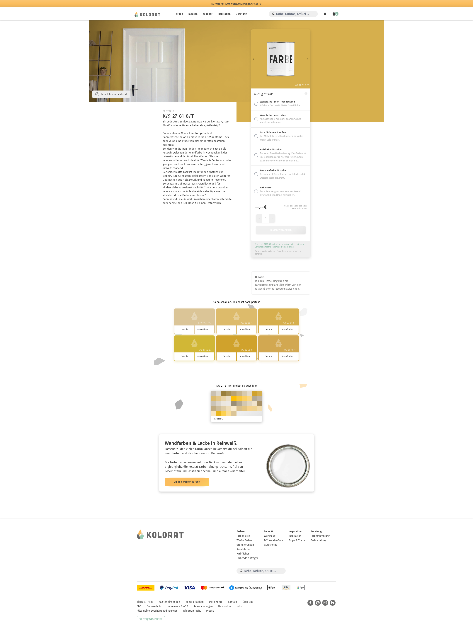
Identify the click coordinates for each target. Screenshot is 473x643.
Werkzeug (269, 536)
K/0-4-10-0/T (223, 403)
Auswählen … (204, 329)
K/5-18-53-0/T (218, 398)
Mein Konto (215, 601)
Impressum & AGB (177, 606)
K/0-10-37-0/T (259, 408)
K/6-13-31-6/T (244, 393)
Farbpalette (243, 536)
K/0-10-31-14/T (233, 414)
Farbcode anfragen (247, 558)
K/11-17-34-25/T (239, 403)
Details (184, 329)
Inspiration (224, 14)
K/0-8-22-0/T (228, 398)
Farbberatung (318, 540)
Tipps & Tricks (297, 540)
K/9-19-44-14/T (239, 393)
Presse (210, 610)
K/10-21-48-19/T (213, 408)
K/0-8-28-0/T (213, 414)
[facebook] (310, 603)
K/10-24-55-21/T (233, 393)
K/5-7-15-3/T (218, 393)
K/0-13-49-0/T (254, 408)
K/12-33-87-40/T (223, 393)
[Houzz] (333, 603)
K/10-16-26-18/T (259, 398)
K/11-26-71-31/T (228, 393)
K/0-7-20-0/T (254, 403)
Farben (179, 14)
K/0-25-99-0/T (233, 398)
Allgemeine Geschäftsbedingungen (157, 610)
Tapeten (193, 14)
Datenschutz (154, 606)
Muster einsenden (169, 601)
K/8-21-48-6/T (239, 408)
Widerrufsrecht (192, 610)
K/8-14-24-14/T (213, 393)
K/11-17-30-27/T (254, 398)
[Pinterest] (318, 603)
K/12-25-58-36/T (259, 403)
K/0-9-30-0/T (228, 408)
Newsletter (224, 606)
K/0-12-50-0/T (228, 414)
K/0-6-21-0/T (233, 408)
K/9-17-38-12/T (218, 408)
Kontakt (232, 601)
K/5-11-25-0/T (249, 403)
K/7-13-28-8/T (244, 403)
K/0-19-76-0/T (244, 398)
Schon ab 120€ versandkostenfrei (234, 3)
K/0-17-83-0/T (223, 414)
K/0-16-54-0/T (249, 408)
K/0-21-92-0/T (239, 398)
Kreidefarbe (243, 549)
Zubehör (207, 14)
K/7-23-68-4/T (213, 398)
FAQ (139, 606)
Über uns (248, 601)
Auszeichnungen (203, 606)
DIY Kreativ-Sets (273, 540)
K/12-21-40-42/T (233, 403)
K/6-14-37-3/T (223, 408)
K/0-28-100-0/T (218, 414)
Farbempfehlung (320, 536)
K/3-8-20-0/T (249, 393)
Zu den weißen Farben (187, 481)
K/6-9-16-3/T (218, 403)
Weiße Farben (244, 540)
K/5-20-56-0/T (244, 408)
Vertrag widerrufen (150, 619)
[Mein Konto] (325, 13)
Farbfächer (242, 553)
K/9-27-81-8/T (259, 393)
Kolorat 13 (168, 110)
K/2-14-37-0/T (223, 398)
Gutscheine (270, 544)
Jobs (239, 606)
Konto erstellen (195, 601)
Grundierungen (245, 544)
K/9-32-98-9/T (254, 393)
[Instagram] (325, 603)
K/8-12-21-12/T (213, 403)
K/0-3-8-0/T (228, 403)
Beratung (241, 14)
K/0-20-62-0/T (249, 398)
